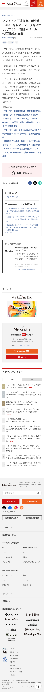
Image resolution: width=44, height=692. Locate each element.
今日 (12, 379)
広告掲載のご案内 (11, 518)
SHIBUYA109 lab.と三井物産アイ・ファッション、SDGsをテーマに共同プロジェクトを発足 (21, 152)
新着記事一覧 (8, 535)
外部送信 (12, 675)
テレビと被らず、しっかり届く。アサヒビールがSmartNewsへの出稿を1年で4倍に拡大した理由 (23, 394)
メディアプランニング (31, 562)
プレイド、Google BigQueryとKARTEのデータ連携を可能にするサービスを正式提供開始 (21, 133)
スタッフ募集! (14, 655)
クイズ (25, 580)
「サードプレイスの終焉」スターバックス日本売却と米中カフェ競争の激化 (23, 386)
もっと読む (9, 232)
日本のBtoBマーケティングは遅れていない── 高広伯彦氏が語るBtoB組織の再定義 (23, 403)
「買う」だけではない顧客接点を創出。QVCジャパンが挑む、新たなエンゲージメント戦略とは (23, 438)
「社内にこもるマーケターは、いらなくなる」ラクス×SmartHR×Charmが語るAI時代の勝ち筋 (23, 456)
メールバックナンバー (23, 345)
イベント (6, 593)
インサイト (6, 562)
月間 (31, 379)
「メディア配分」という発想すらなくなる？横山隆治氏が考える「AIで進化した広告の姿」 (23, 464)
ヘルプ (12, 649)
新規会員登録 (23, 351)
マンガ (4, 580)
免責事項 (12, 662)
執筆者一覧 (27, 585)
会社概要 (12, 665)
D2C (4, 42)
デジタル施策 (7, 557)
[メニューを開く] (3, 3)
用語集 (5, 601)
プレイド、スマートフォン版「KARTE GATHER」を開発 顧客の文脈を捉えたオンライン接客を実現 (21, 122)
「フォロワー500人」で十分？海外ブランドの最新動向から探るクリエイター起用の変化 (23, 410)
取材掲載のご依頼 (32, 518)
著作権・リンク (15, 652)
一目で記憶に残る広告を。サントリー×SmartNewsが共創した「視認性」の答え (21, 420)
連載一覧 (5, 585)
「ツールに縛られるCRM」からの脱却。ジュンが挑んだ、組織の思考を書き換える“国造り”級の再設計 (23, 448)
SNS (25, 557)
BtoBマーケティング (30, 547)
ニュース (10, 42)
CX (24, 552)
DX (16, 42)
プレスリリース (12, 197)
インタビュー (7, 575)
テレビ (4, 552)
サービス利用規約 (15, 668)
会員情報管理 (14, 659)
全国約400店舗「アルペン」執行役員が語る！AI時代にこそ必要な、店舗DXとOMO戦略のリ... (22, 210)
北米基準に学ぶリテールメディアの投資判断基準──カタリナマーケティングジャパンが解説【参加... (22, 227)
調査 (25, 575)
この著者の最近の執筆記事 (25, 269)
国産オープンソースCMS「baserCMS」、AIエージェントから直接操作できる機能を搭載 (22, 219)
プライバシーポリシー (17, 672)
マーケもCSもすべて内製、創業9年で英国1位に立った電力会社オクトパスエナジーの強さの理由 (23, 428)
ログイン (23, 357)
